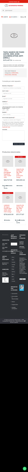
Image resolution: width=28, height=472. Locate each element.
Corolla (13, 262)
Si (3, 110)
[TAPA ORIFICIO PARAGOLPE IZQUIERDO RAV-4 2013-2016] (7, 161)
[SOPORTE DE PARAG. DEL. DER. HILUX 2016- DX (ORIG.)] (20, 197)
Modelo (4, 112)
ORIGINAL (14, 74)
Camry (13, 271)
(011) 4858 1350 (4, 248)
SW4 (13, 276)
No (8, 110)
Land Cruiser (13, 280)
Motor (13, 301)
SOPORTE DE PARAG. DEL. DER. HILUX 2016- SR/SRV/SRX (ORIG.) (20, 173)
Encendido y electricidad (14, 298)
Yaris (13, 259)
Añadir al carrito (6, 187)
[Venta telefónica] (25, 469)
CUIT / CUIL (5, 91)
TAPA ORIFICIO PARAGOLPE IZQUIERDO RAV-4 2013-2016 (8, 173)
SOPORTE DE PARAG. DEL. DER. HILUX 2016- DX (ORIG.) (20, 208)
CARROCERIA (14, 73)
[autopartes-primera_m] (14, 4)
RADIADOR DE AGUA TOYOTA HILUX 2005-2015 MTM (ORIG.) (8, 208)
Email (4, 96)
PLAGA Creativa (14, 322)
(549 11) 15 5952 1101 (5, 263)
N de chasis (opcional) (8, 117)
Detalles (10, 185)
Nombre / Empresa (7, 85)
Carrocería (14, 293)
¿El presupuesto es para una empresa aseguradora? (12, 107)
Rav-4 (13, 274)
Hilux (13, 257)
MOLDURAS (8, 74)
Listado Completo (14, 308)
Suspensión (14, 304)
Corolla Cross (13, 265)
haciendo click (6, 127)
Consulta (4, 129)
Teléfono (5, 101)
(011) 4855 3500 (4, 244)
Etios (13, 269)
